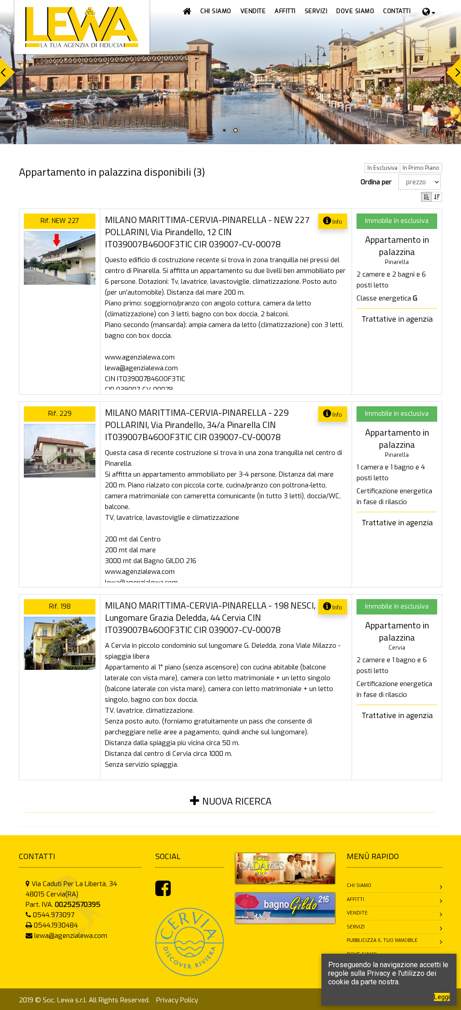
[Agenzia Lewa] (285, 868)
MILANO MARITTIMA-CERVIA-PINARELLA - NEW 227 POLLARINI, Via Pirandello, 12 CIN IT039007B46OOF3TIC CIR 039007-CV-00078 (207, 232)
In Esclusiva (382, 168)
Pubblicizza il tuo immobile (382, 940)
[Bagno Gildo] (285, 907)
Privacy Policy (177, 1000)
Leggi (442, 997)
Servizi (356, 927)
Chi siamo (359, 885)
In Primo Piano (420, 168)
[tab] (230, 806)
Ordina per (378, 182)
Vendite (357, 913)
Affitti (355, 899)
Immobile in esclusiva (397, 221)
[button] (253, 11)
